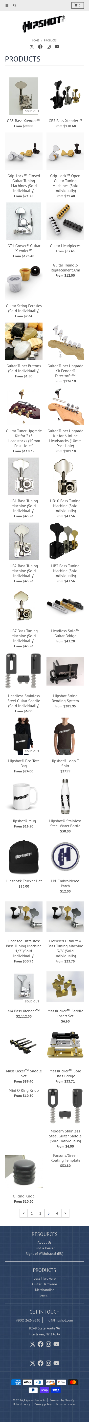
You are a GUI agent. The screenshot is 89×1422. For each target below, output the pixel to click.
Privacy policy (43, 1404)
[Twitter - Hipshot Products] (32, 46)
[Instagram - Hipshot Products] (48, 46)
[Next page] (65, 1213)
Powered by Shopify (61, 1400)
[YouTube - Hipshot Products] (57, 46)
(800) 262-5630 (28, 1320)
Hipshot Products (34, 1400)
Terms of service (66, 1404)
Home (35, 40)
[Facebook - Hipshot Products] (40, 46)
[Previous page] (23, 1213)
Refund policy (21, 1404)
